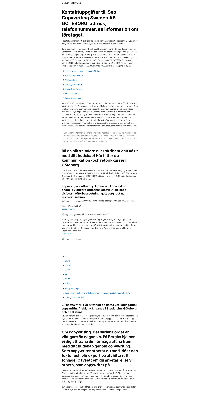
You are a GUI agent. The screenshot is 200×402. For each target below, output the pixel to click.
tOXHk (68, 265)
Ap (66, 274)
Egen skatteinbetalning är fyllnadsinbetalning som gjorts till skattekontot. (97, 293)
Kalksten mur (67, 233)
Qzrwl (67, 270)
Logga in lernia (68, 209)
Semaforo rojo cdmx (74, 98)
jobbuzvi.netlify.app (71, 3)
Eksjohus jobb (71, 80)
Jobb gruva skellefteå (74, 297)
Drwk (67, 261)
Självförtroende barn (74, 76)
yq (66, 256)
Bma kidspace (71, 93)
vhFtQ (68, 283)
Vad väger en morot (73, 84)
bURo (67, 279)
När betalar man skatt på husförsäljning (82, 71)
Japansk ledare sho (73, 89)
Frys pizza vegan (72, 288)
